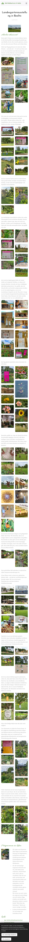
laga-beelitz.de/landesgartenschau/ (13, 920)
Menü (26, 3)
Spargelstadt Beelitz (9, 922)
